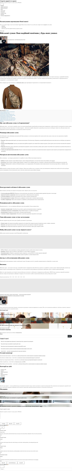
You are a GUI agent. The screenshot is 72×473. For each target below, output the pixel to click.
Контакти (2, 14)
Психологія (3, 375)
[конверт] (24, 277)
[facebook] (11, 277)
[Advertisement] (36, 179)
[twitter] (13, 277)
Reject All (10, 423)
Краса (2, 9)
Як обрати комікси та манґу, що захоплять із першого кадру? (13, 325)
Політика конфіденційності (5, 15)
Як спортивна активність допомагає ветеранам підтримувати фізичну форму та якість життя (16, 348)
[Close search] (2, 466)
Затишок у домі (3, 13)
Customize (3, 423)
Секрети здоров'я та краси (8, 1)
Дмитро (4, 304)
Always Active (2, 432)
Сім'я (24, 39)
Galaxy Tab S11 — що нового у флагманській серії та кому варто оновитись (13, 351)
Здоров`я (2, 5)
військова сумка (20, 82)
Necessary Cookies (3, 430)
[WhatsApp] (21, 277)
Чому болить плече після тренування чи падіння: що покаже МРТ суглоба (13, 346)
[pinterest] (18, 277)
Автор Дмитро (10, 39)
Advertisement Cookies (3, 454)
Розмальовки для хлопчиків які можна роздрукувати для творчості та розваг (17, 319)
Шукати (70, 336)
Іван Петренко (2, 322)
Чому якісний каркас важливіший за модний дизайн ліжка (10, 343)
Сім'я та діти (2, 318)
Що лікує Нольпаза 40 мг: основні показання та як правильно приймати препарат (31, 355)
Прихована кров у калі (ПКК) (20, 361)
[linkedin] (16, 277)
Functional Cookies (3, 437)
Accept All (17, 423)
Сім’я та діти (3, 10)
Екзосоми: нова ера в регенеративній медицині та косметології (29, 357)
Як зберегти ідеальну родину (6, 314)
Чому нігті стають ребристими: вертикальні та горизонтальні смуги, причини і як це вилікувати (17, 341)
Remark (1, 439)
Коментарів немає (20, 39)
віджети (45, 24)
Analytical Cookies (3, 446)
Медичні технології (4, 8)
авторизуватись (19, 332)
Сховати (7, 110)
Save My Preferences (12, 462)
